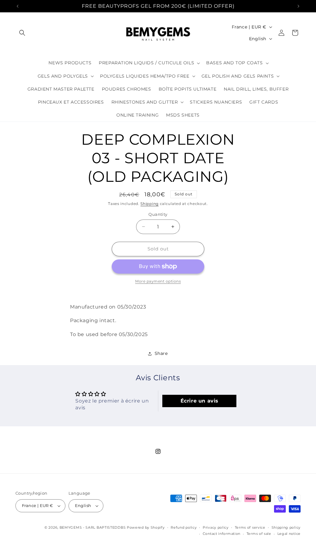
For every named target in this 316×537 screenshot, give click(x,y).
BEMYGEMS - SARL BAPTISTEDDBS (93, 527)
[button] (22, 33)
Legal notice (289, 533)
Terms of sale (259, 533)
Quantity (157, 214)
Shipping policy (286, 527)
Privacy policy (216, 527)
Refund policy (184, 527)
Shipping (149, 203)
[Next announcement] (298, 6)
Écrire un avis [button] (199, 401)
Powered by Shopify (146, 527)
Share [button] (161, 353)
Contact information (221, 533)
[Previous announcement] (17, 6)
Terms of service (250, 527)
